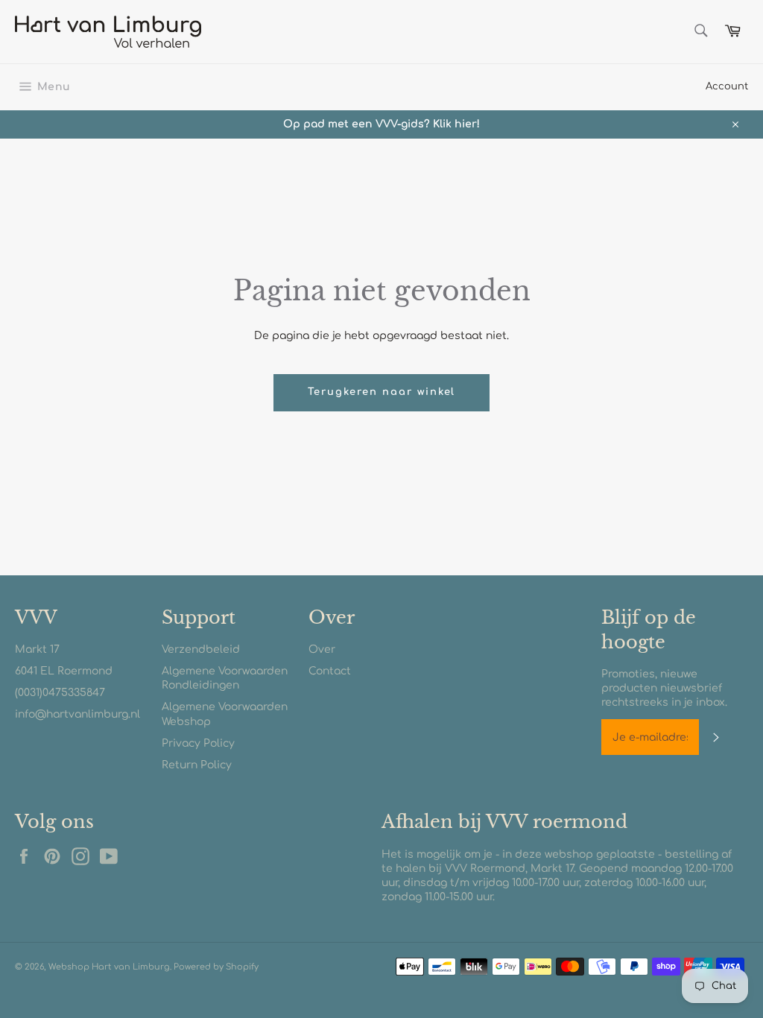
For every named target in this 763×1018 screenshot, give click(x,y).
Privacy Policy (198, 743)
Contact (329, 671)
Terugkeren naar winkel (382, 392)
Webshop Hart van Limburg (109, 967)
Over (321, 649)
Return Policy (197, 765)
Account (727, 86)
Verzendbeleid (201, 649)
